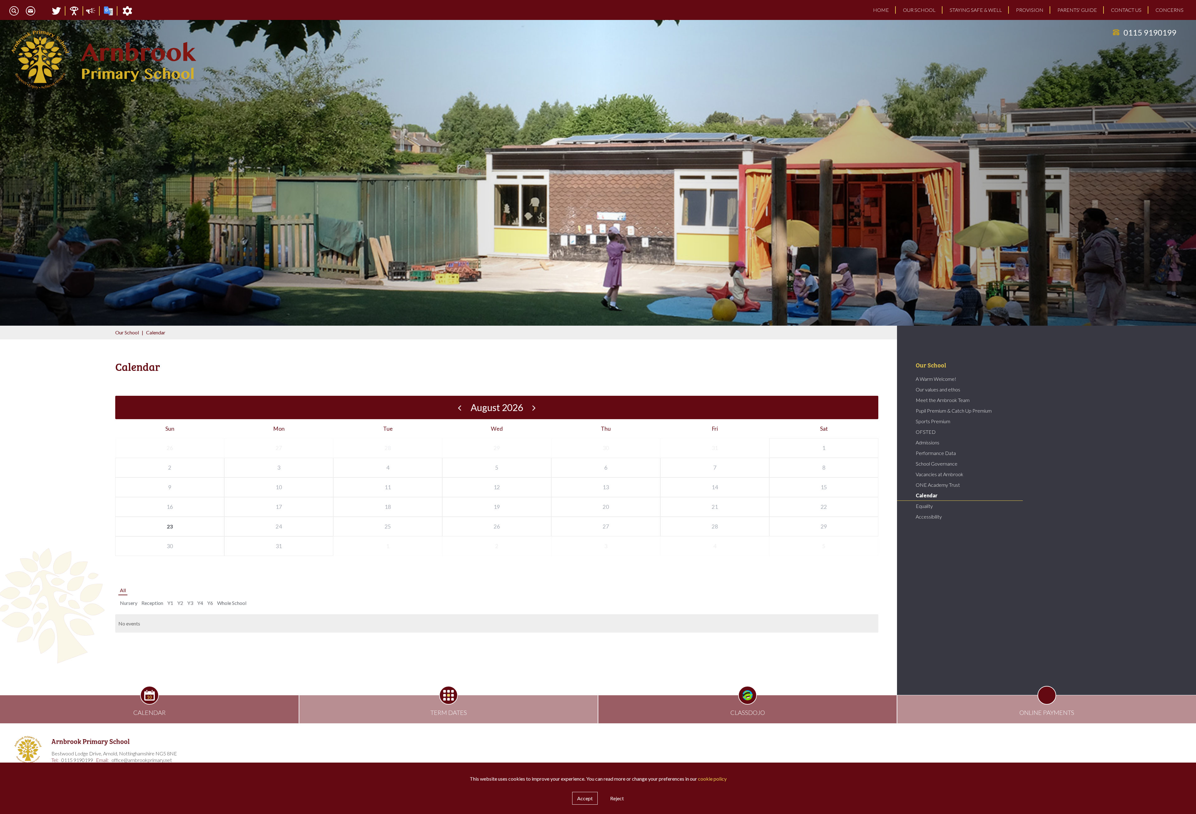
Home (881, 10)
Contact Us (1126, 10)
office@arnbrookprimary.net (142, 760)
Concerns (1170, 10)
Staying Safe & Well (976, 10)
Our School (919, 10)
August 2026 (497, 407)
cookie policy (712, 779)
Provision (1029, 10)
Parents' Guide (1077, 10)
